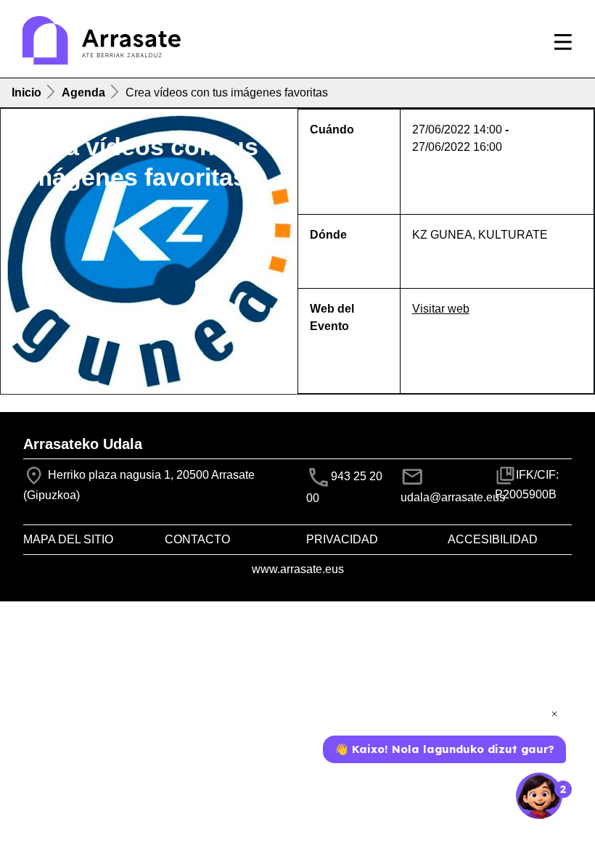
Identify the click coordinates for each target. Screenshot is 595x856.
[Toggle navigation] (563, 42)
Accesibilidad (493, 539)
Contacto (197, 539)
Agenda (83, 92)
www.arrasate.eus (298, 569)
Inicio (26, 92)
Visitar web (440, 309)
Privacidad (342, 539)
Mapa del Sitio (68, 539)
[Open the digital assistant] (539, 796)
